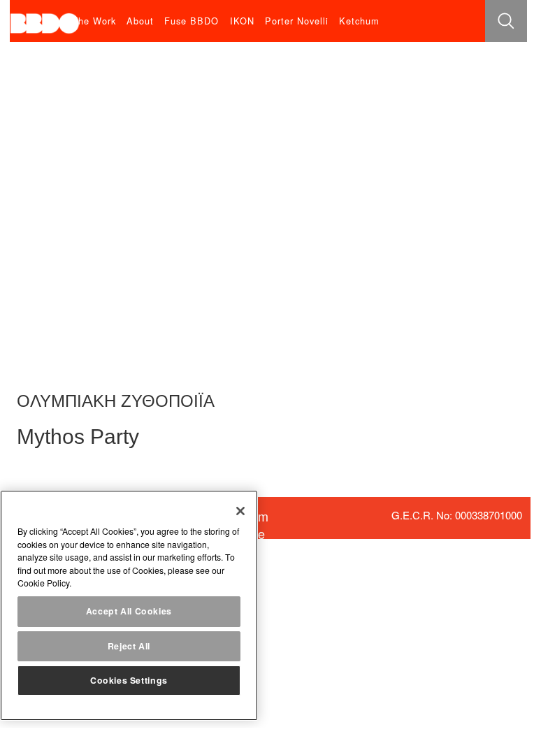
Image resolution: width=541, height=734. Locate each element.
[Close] (240, 511)
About (140, 20)
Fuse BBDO (191, 20)
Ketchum (359, 20)
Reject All (129, 646)
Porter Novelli (297, 20)
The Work (94, 20)
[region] (129, 605)
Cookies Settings (129, 680)
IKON (242, 20)
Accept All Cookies (129, 611)
